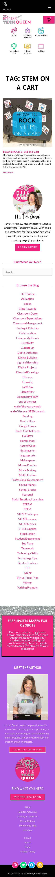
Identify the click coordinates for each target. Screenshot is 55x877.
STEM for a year (27, 519)
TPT (27, 568)
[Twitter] (23, 865)
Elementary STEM (27, 396)
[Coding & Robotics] (27, 30)
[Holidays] (41, 46)
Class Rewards (27, 308)
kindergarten (27, 450)
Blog (27, 847)
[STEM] (14, 30)
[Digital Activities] (27, 46)
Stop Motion (27, 533)
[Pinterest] (40, 865)
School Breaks (27, 489)
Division (27, 377)
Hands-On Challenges (27, 431)
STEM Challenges (27, 514)
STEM (14, 35)
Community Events (27, 338)
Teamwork (27, 548)
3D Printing (28, 294)
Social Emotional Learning (27, 499)
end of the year (27, 401)
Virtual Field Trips (27, 577)
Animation (27, 298)
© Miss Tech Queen (15, 874)
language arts (27, 455)
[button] (49, 6)
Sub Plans (27, 543)
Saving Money (27, 484)
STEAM (27, 504)
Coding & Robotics (27, 36)
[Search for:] (27, 272)
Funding (27, 416)
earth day (27, 387)
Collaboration (27, 333)
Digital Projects (27, 367)
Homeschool (27, 440)
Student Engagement (27, 538)
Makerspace (27, 460)
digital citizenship (27, 362)
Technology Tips (14, 52)
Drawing (27, 382)
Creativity (28, 342)
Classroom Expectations (27, 318)
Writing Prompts (27, 587)
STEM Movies (27, 523)
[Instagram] (15, 865)
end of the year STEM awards (27, 411)
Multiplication (27, 475)
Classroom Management (27, 323)
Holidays (40, 51)
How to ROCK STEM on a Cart (21, 151)
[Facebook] (31, 865)
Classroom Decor (27, 313)
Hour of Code (27, 445)
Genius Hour (27, 421)
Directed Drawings (27, 372)
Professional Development (27, 479)
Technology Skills (27, 553)
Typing (27, 572)
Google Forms (27, 426)
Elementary (27, 391)
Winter (27, 582)
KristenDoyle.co (40, 874)
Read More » (8, 172)
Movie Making (41, 35)
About (27, 842)
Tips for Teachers (27, 563)
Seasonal (27, 494)
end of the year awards (27, 406)
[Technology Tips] (14, 46)
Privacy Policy (27, 851)
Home (27, 837)
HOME (7, 9)
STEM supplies (27, 528)
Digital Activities (27, 52)
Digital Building (27, 357)
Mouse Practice (27, 465)
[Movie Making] (41, 30)
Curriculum (27, 347)
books (27, 303)
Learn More (27, 247)
